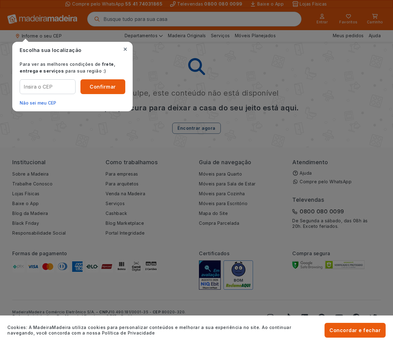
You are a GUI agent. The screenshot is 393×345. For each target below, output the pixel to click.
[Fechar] (125, 49)
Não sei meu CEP (38, 102)
